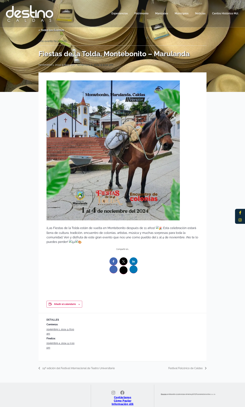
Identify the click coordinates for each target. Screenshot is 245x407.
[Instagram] (240, 220)
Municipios (181, 13)
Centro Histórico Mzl (225, 13)
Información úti (122, 404)
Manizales (161, 13)
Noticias (200, 13)
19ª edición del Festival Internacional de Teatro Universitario (78, 368)
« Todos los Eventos (51, 30)
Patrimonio (141, 13)
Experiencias (120, 13)
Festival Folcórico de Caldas (185, 368)
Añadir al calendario (65, 304)
